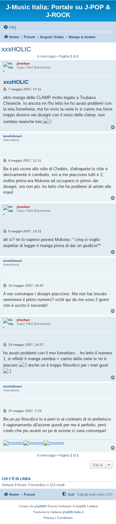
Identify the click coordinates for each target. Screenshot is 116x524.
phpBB (39, 506)
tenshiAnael (12, 136)
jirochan (23, 63)
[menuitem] (9, 27)
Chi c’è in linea (16, 479)
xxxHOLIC (16, 49)
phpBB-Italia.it (73, 512)
